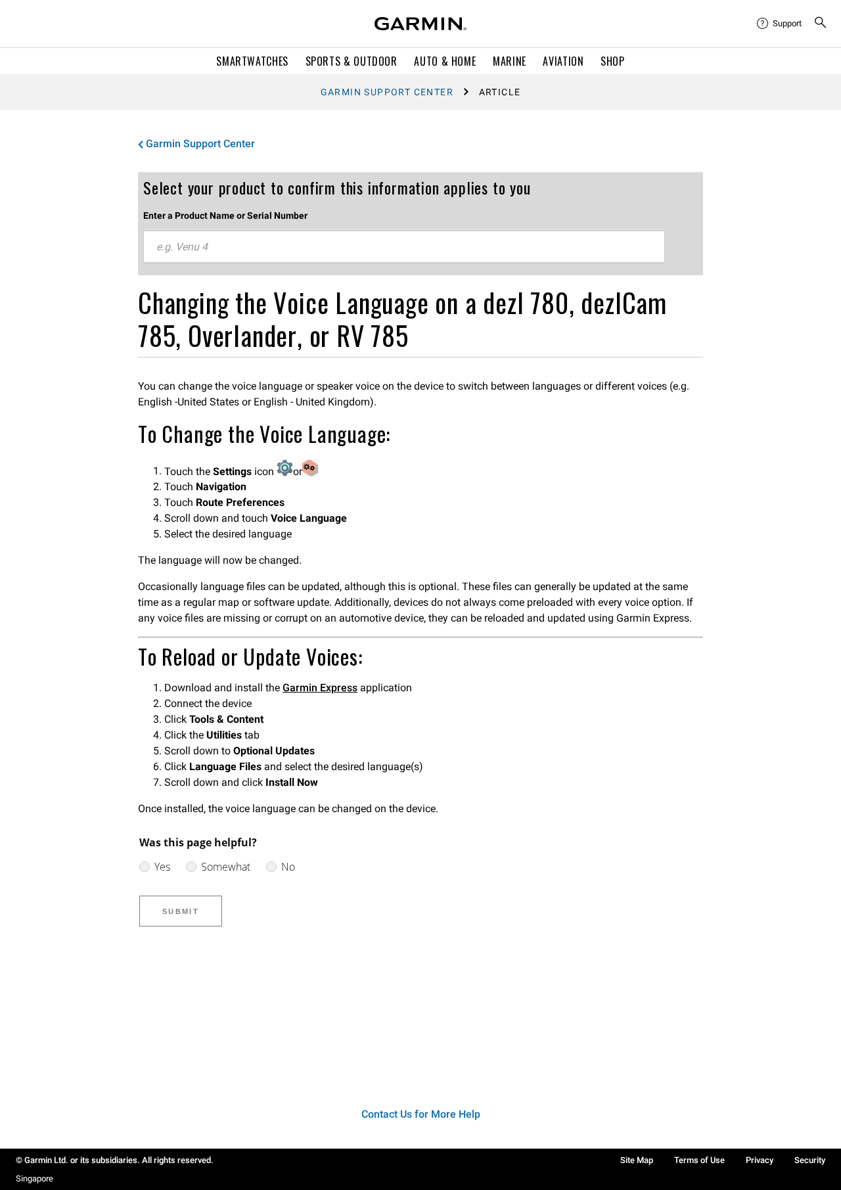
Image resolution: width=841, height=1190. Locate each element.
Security (809, 1160)
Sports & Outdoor (352, 61)
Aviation (563, 61)
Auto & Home (445, 61)
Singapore (34, 1178)
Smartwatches (252, 61)
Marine (509, 61)
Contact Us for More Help (420, 1114)
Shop (613, 61)
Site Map (636, 1160)
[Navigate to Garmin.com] (420, 23)
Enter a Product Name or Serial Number (225, 215)
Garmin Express (320, 687)
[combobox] (404, 247)
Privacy (759, 1160)
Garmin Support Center (387, 92)
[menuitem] (780, 23)
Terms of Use (699, 1160)
